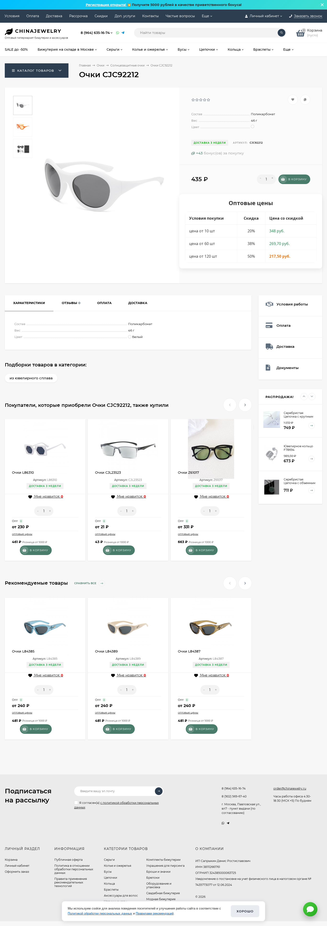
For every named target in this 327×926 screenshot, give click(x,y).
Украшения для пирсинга (165, 865)
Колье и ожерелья (117, 865)
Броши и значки (158, 871)
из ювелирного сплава (31, 378)
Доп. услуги (125, 16)
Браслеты (111, 889)
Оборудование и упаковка (158, 885)
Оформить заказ (17, 871)
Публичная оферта (68, 859)
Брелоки (152, 877)
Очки (100, 65)
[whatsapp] (223, 823)
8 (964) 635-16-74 (95, 33)
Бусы (108, 871)
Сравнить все (85, 583)
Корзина (11, 859)
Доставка (54, 16)
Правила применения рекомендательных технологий (70, 882)
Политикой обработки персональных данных (100, 913)
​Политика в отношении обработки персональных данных (73, 869)
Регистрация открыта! (106, 5)
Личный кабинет (17, 865)
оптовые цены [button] (22, 534)
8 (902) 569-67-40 (234, 796)
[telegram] (228, 823)
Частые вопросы (180, 16)
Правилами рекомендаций (155, 913)
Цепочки (110, 877)
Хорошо (245, 911)
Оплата (32, 16)
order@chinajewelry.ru (289, 788)
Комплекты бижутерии (163, 859)
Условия (12, 16)
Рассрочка (78, 16)
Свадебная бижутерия (163, 893)
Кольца (109, 883)
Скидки (101, 16)
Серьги (109, 859)
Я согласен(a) (116, 805)
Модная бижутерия (160, 899)
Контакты (150, 16)
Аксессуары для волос (121, 895)
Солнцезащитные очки (127, 65)
